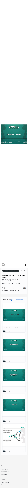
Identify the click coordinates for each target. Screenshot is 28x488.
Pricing (3, 479)
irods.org (6, 290)
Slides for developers (6, 485)
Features (3, 477)
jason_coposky (15, 290)
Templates (4, 474)
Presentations (4, 469)
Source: (10, 270)
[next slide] (25, 265)
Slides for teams (5, 482)
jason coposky (9, 288)
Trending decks (5, 471)
